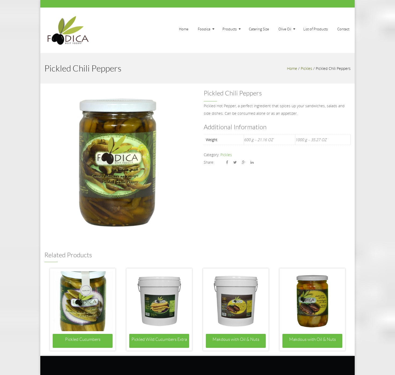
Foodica (204, 29)
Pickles (306, 68)
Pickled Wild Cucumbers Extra (159, 339)
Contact (343, 29)
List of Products (315, 29)
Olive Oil (284, 29)
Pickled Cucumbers (82, 339)
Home (183, 29)
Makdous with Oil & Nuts (236, 339)
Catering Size (259, 29)
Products (229, 29)
